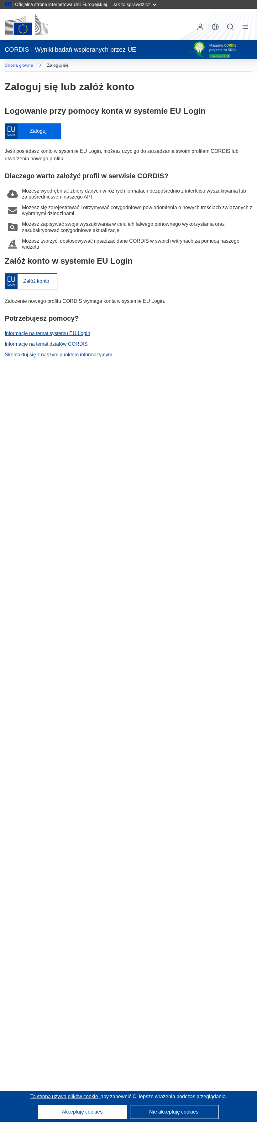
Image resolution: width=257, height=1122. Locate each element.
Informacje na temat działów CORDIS (46, 344)
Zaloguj (29, 131)
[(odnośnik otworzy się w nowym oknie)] (26, 24)
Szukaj (230, 27)
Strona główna (19, 65)
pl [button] (215, 27)
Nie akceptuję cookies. (174, 1111)
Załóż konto (27, 281)
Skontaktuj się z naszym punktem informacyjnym (58, 354)
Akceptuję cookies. (83, 1111)
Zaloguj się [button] (200, 27)
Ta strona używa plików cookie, (65, 1096)
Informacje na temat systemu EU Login (47, 333)
